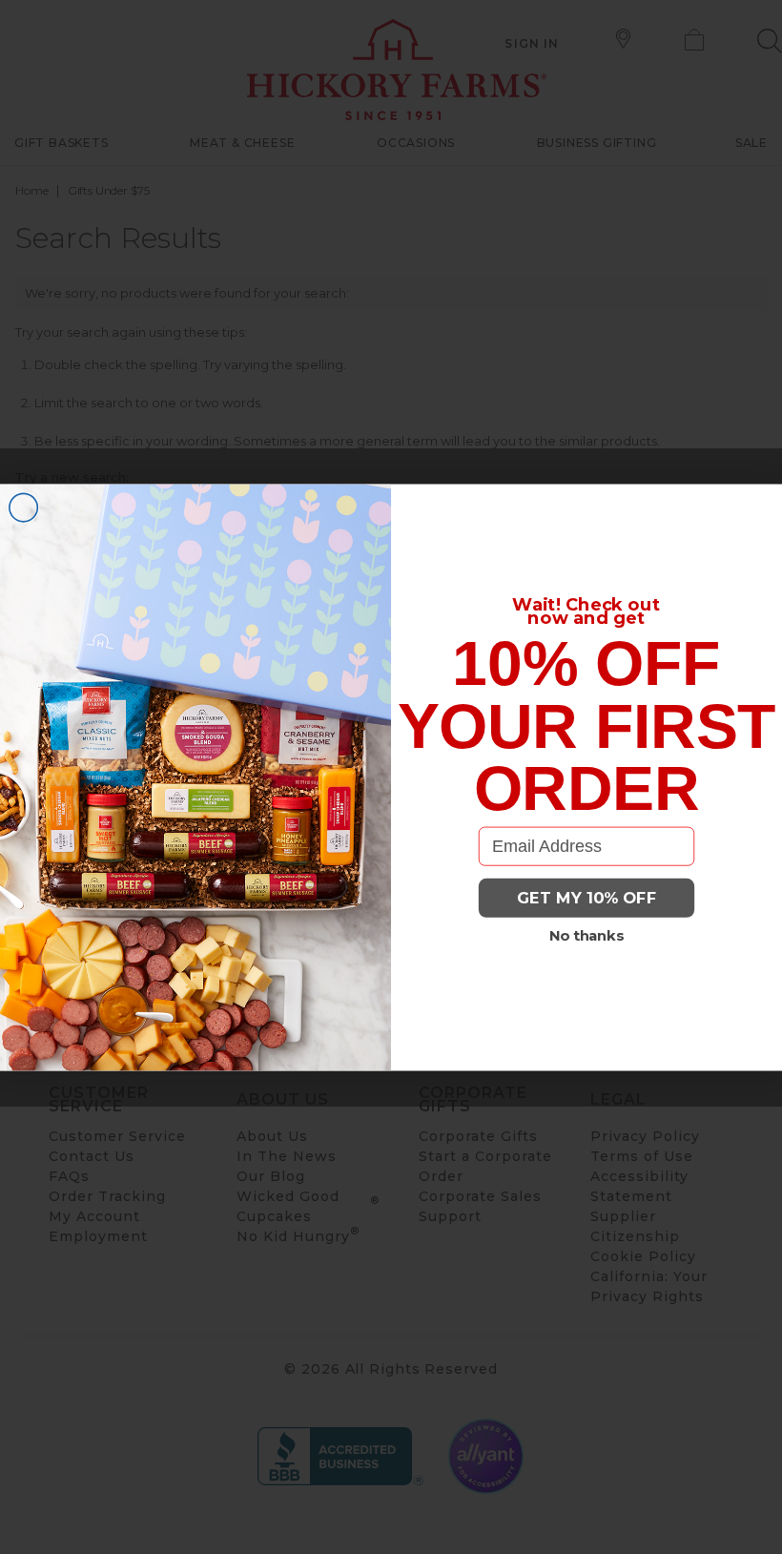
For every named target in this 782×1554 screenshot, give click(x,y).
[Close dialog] (24, 507)
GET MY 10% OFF (587, 897)
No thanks (587, 935)
